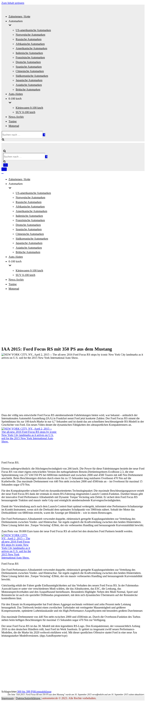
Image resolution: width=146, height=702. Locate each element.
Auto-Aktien (16, 93)
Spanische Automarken (29, 66)
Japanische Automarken (29, 80)
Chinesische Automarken (30, 71)
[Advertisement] (73, 319)
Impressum (7, 698)
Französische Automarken (30, 57)
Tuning (13, 121)
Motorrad (14, 125)
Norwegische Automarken (30, 34)
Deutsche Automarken (28, 62)
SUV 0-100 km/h (25, 112)
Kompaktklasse (42, 691)
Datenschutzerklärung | (28, 698)
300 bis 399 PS (25, 691)
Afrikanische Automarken (30, 43)
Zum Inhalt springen (12, 2)
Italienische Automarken (29, 53)
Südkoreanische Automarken (32, 75)
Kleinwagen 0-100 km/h (29, 107)
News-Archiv (16, 116)
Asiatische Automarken (29, 84)
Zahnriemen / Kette (19, 16)
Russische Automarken (28, 39)
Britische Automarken (28, 89)
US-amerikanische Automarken (33, 30)
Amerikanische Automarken (31, 48)
